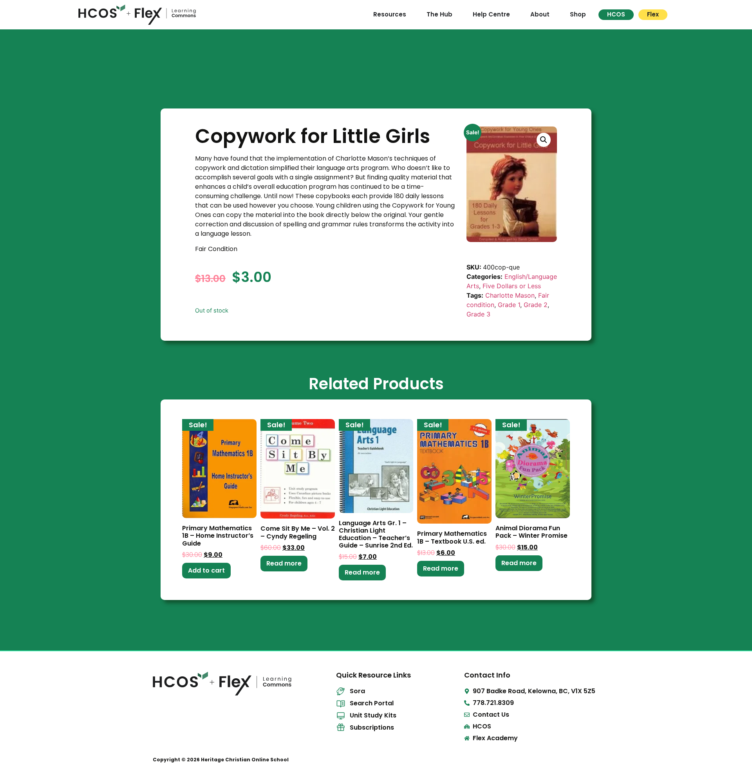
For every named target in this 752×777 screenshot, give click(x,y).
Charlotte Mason (510, 295)
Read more (284, 563)
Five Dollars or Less (512, 286)
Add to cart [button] (206, 570)
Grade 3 (478, 314)
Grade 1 (509, 305)
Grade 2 (536, 305)
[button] (544, 140)
